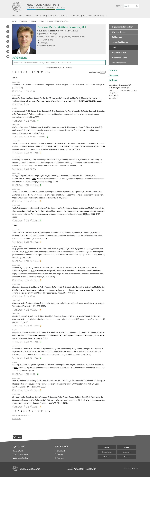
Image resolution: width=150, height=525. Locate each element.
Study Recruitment (119, 58)
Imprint (70, 468)
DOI (27, 91)
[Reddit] (8, 36)
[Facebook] (8, 26)
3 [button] (18, 72)
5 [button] (23, 72)
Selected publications (120, 42)
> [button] (45, 72)
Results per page (94, 72)
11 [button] (42, 72)
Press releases (107, 452)
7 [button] (29, 72)
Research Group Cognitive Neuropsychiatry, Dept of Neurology (61, 37)
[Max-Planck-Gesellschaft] (16, 468)
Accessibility (91, 468)
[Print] (8, 56)
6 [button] (26, 72)
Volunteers (126, 452)
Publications (117, 37)
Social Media (61, 446)
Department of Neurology (47, 34)
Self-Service (107, 457)
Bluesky (60, 454)
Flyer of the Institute (20, 454)
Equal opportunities (20, 458)
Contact (106, 447)
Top (19, 437)
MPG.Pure (18, 91)
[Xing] (8, 46)
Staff (114, 47)
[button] (59, 68)
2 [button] (15, 72)
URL (34, 91)
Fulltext (42, 137)
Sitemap (126, 457)
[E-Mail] (8, 51)
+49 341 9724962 (46, 40)
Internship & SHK (119, 52)
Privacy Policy (79, 468)
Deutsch (119, 6)
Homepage (113, 75)
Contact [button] (113, 70)
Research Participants (95, 16)
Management (18, 451)
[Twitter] (8, 41)
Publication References (46, 46)
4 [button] (21, 72)
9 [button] (34, 72)
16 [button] (48, 72)
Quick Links (19, 446)
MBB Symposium (119, 63)
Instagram (61, 451)
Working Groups (118, 32)
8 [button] (32, 72)
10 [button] (38, 72)
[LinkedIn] (8, 31)
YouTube (60, 458)
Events (126, 447)
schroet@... (44, 43)
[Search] (137, 6)
